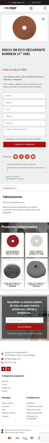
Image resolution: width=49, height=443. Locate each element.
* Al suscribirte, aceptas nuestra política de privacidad (24, 333)
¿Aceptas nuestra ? (23, 139)
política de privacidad (30, 139)
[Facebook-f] (3, 369)
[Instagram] (8, 369)
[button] (31, 8)
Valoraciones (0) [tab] (9, 188)
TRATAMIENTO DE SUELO (15, 179)
